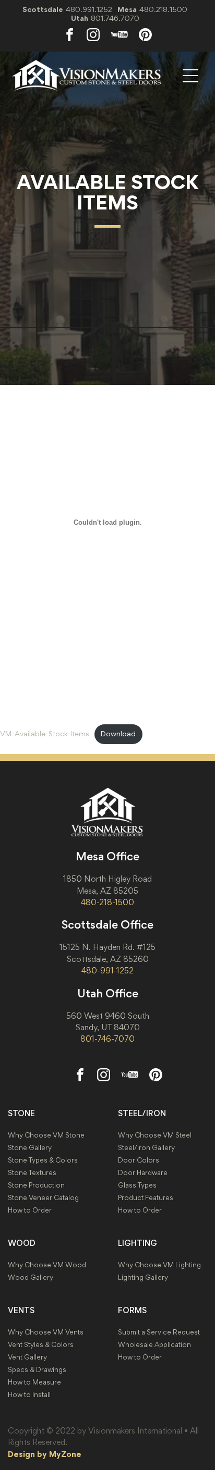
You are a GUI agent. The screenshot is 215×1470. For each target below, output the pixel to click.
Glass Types (137, 1185)
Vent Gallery (27, 1357)
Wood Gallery (30, 1277)
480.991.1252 (89, 9)
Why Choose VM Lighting (159, 1265)
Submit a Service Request (159, 1332)
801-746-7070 (107, 1038)
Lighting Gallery (143, 1277)
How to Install (29, 1394)
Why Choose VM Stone (46, 1135)
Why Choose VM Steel (155, 1135)
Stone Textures (32, 1172)
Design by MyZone (44, 1454)
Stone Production (36, 1185)
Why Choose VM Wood (47, 1265)
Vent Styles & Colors (41, 1344)
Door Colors (138, 1160)
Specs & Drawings (37, 1369)
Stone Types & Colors (43, 1160)
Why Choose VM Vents (45, 1332)
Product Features (145, 1197)
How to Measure (34, 1382)
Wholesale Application (154, 1344)
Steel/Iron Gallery (146, 1147)
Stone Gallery (30, 1147)
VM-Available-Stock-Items (44, 733)
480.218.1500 (163, 9)
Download (118, 733)
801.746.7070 (115, 18)
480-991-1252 (107, 970)
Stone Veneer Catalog (43, 1197)
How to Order (30, 1210)
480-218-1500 (107, 902)
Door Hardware (143, 1172)
